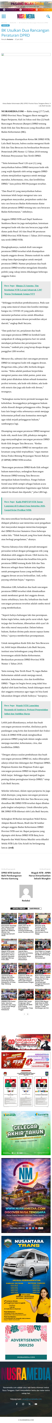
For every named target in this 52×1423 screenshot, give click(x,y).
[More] (42, 46)
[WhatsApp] (23, 46)
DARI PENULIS (35, 908)
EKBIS (38, 923)
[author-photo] (26, 891)
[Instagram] (23, 1404)
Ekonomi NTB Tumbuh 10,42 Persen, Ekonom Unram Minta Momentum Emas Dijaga (41, 929)
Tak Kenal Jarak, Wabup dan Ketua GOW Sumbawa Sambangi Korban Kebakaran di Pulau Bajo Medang (8, 980)
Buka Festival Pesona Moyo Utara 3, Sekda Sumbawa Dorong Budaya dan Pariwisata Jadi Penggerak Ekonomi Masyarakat (42, 980)
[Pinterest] (17, 46)
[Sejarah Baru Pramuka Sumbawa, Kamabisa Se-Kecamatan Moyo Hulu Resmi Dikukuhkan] (26, 944)
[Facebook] (4, 46)
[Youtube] (36, 1404)
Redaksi (10, 39)
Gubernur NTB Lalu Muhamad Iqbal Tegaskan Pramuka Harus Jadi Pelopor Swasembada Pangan (26, 979)
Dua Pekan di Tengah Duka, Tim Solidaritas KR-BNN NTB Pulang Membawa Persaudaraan (42, 954)
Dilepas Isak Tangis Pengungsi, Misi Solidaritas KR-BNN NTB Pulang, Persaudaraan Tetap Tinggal (25, 1005)
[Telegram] (36, 46)
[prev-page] (24, 1014)
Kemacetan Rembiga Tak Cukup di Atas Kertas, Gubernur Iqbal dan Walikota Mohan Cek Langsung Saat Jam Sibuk (8, 930)
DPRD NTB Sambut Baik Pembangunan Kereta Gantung (11, 875)
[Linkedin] (29, 46)
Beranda (4, 23)
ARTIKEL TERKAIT (19, 908)
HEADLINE (13, 23)
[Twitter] (10, 46)
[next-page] (27, 1014)
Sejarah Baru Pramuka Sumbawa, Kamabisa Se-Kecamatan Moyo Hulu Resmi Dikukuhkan (25, 955)
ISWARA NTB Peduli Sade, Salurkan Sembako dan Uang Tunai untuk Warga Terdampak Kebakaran (8, 1005)
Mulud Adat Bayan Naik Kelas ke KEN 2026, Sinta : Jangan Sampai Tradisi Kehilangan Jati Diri (42, 1004)
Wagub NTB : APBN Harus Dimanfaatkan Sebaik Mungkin (40, 875)
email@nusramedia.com (32, 1399)
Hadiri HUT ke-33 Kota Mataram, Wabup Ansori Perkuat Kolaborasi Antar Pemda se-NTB (25, 928)
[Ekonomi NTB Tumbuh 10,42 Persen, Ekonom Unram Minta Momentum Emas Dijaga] (43, 918)
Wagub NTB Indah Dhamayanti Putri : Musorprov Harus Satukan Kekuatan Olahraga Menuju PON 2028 (8, 955)
